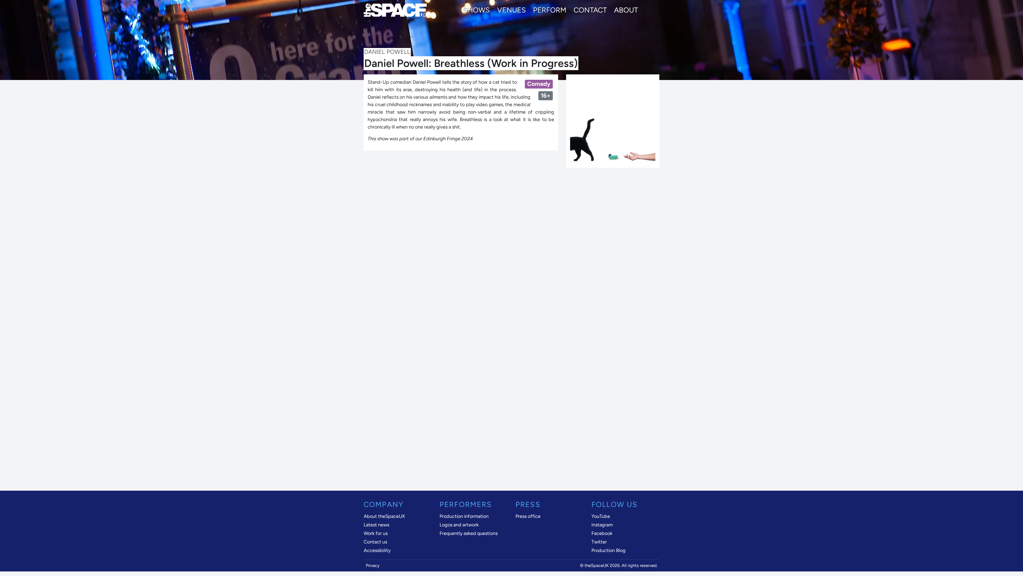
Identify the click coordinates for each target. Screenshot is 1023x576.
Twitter (599, 542)
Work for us (376, 533)
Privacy (373, 565)
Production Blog (608, 550)
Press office (528, 516)
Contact (590, 10)
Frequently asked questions (469, 533)
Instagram (602, 525)
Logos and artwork (459, 525)
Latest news (376, 525)
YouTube (600, 516)
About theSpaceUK (384, 516)
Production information (464, 516)
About (626, 10)
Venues (511, 10)
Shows (476, 10)
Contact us (375, 542)
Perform (549, 10)
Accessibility (377, 550)
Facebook (601, 533)
